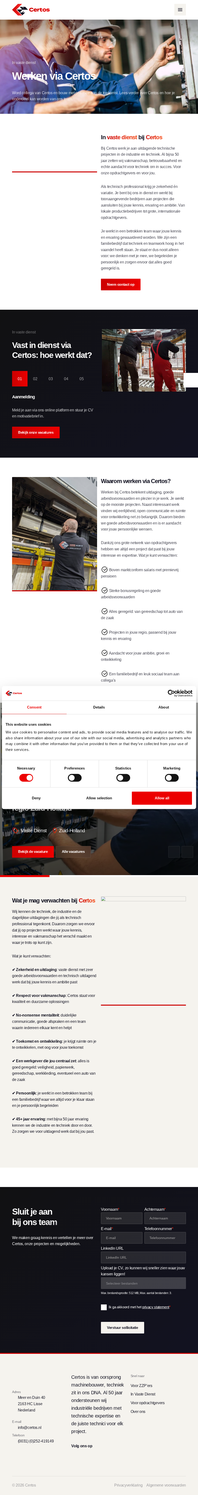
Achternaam (155, 1209)
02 (35, 379)
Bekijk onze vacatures (36, 432)
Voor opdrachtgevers (148, 1403)
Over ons (138, 1412)
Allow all (162, 798)
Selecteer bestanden (122, 1283)
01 (20, 379)
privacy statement (155, 1307)
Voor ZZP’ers (141, 1386)
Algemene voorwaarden (166, 1485)
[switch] (75, 778)
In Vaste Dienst (143, 1394)
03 (51, 379)
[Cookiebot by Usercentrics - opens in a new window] (171, 693)
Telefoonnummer (158, 1229)
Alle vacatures (73, 852)
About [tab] (163, 707)
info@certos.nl (30, 1428)
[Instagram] (91, 1457)
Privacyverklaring (128, 1485)
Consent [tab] (34, 707)
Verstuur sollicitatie (122, 1328)
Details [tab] (99, 707)
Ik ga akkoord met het (139, 1307)
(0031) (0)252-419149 (36, 1441)
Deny (36, 798)
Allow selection (99, 798)
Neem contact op (120, 284)
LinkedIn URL (112, 1248)
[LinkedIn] (82, 1457)
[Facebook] (74, 1457)
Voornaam (110, 1209)
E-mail (107, 1229)
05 (81, 379)
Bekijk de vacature (33, 852)
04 (66, 379)
